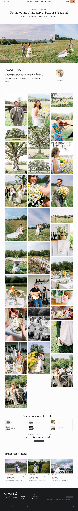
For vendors (33, 494)
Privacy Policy (25, 506)
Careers (32, 500)
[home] (6, 1)
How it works (23, 493)
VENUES (49, 1)
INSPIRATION (43, 1)
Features (22, 494)
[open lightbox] (16, 109)
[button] (66, 1)
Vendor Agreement (40, 506)
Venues (22, 498)
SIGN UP (72, 1)
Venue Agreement (32, 506)
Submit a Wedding (34, 498)
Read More (7, 81)
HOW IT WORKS (30, 1)
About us (22, 500)
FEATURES (37, 1)
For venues (33, 493)
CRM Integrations (34, 496)
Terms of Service (18, 506)
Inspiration (23, 496)
